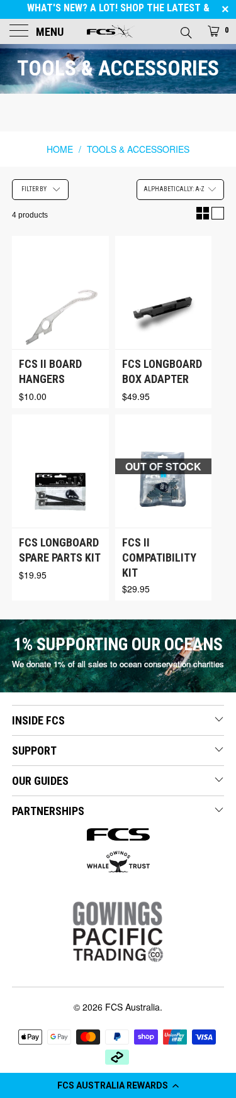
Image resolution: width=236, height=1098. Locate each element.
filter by (34, 189)
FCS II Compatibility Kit (159, 557)
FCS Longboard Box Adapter (162, 371)
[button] (118, 1085)
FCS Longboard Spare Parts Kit (60, 550)
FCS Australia (132, 1007)
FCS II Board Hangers (50, 371)
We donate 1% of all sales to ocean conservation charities (118, 664)
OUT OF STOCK (163, 466)
